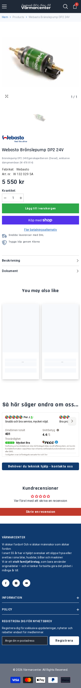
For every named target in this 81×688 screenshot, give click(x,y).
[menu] (4, 6)
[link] (21, 364)
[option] (40, 62)
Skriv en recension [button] (40, 512)
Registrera (64, 640)
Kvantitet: (9, 190)
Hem (5, 17)
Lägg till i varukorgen (40, 208)
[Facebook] (5, 583)
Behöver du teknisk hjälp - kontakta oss (40, 466)
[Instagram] (16, 583)
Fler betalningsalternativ (40, 230)
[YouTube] (26, 583)
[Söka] (65, 6)
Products (18, 17)
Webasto (22, 169)
